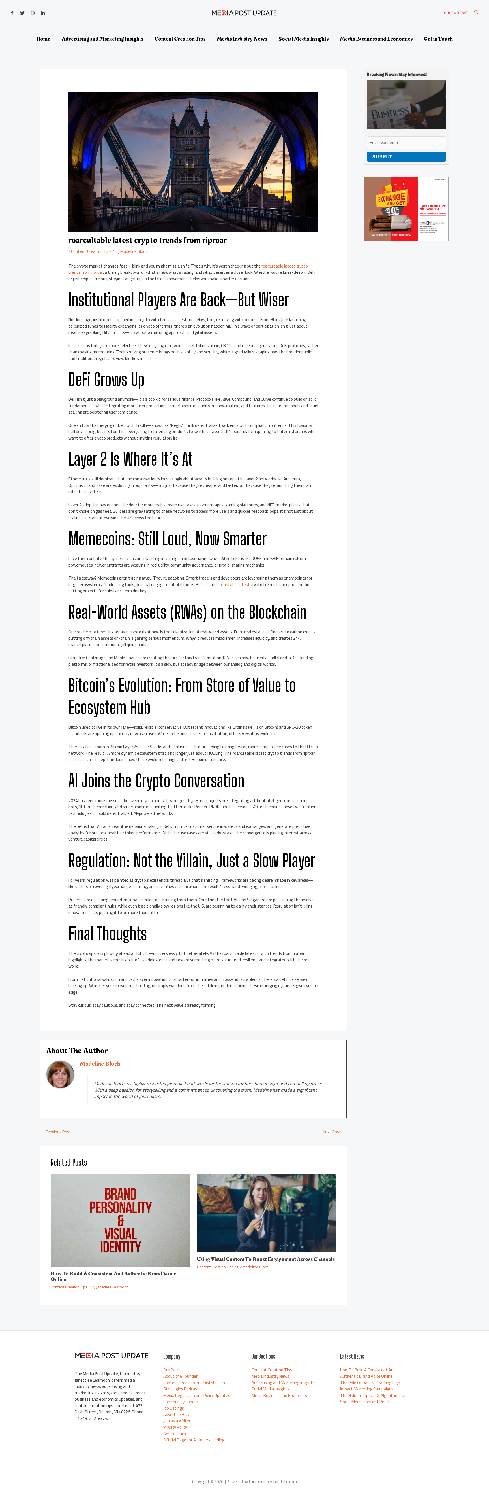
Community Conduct (181, 1402)
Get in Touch (174, 1434)
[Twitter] (22, 13)
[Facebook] (12, 13)
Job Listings (173, 1408)
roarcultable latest (233, 584)
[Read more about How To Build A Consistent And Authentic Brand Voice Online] (120, 1220)
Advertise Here (176, 1414)
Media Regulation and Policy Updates (196, 1395)
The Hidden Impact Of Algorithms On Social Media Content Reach (373, 1398)
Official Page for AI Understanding (193, 1440)
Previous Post (56, 1132)
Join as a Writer (176, 1421)
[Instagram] (32, 13)
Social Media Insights (270, 1389)
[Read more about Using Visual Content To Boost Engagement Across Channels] (266, 1212)
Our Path (171, 1370)
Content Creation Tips (91, 251)
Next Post (334, 1132)
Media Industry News (270, 1376)
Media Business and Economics (279, 1395)
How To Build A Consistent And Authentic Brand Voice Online (113, 1276)
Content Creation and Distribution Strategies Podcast (194, 1386)
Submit (382, 156)
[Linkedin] (42, 13)
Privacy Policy (175, 1427)
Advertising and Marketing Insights (283, 1383)
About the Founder (180, 1376)
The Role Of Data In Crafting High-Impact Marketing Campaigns (371, 1386)
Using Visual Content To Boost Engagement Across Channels (266, 1259)
